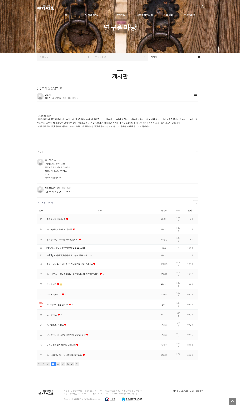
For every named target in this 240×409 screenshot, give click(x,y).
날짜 (190, 210)
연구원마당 (190, 15)
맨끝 (77, 364)
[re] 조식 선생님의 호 (59, 304)
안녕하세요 (52, 284)
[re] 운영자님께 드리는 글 (61, 229)
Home (45, 57)
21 (48, 363)
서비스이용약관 (196, 391)
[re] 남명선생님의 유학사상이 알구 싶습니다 (72, 255)
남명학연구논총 (145, 15)
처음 (39, 364)
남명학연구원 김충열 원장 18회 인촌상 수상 (66, 334)
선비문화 (168, 15)
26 (72, 363)
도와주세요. (52, 314)
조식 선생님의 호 (54, 294)
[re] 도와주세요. (56, 324)
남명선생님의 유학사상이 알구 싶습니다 (67, 248)
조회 (178, 210)
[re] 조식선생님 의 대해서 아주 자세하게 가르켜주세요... (74, 274)
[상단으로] (232, 401)
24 (63, 363)
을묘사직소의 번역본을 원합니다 (61, 345)
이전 (43, 364)
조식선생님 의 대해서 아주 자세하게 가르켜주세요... (70, 263)
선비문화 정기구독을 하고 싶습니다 (63, 239)
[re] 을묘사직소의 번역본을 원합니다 (66, 355)
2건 (48, 98)
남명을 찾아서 (92, 15)
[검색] (197, 6)
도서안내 (121, 15)
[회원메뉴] (202, 7)
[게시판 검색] (195, 202)
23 (58, 363)
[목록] (195, 95)
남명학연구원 (45, 7)
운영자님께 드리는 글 (56, 219)
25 (68, 363)
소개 (65, 15)
